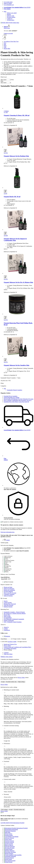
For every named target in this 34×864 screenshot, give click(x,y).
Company (6, 652)
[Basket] (18, 38)
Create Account (8, 602)
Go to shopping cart (9, 4)
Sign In (5, 601)
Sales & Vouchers (8, 595)
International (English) (22, 828)
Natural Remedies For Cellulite (11, 397)
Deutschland (15, 829)
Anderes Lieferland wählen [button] (7, 825)
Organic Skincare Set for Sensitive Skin (16, 365)
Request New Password (10, 604)
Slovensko (13, 852)
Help (5, 11)
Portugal (12, 857)
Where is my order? (12, 13)
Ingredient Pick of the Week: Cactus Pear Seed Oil (16, 401)
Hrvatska (12, 848)
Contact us (9, 18)
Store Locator (7, 616)
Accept (3, 681)
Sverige (11, 843)
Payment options (11, 17)
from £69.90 (17, 7)
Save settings (4, 809)
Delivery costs (10, 15)
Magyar (11, 845)
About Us (6, 627)
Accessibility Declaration (10, 648)
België (10, 859)
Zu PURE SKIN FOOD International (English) (12, 822)
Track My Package (8, 605)
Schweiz (12, 838)
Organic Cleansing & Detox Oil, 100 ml (16, 115)
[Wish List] (5, 36)
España (11, 835)
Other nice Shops (8, 654)
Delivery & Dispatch (9, 588)
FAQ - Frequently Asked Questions (13, 622)
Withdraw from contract (6, 656)
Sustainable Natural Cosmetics (14, 390)
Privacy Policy (7, 645)
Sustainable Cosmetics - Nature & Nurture (14, 612)
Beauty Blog (7, 615)
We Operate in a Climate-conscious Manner (15, 613)
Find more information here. (8, 532)
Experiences (7, 630)
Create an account (8, 33)
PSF (5, 388)
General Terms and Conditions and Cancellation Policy (17, 647)
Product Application (9, 620)
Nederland (13, 856)
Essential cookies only (11, 681)
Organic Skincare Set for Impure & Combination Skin (15, 239)
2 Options (6, 111)
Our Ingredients (8, 617)
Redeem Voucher (8, 606)
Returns (9, 14)
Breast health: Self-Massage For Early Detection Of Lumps (18, 399)
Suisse (10, 839)
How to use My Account (10, 593)
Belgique (12, 850)
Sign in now (7, 28)
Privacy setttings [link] (8, 650)
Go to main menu (8, 2)
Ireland (10, 862)
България (12, 860)
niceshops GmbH (12, 641)
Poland (10, 849)
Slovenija (12, 846)
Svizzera (12, 840)
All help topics (10, 20)
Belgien (11, 853)
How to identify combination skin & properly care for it (17, 400)
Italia (9, 832)
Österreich (13, 831)
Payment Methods (8, 591)
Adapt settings (21, 681)
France (10, 833)
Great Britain (15, 836)
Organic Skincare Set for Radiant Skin (16, 156)
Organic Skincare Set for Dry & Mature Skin (18, 282)
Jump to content (8, 3)
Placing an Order (8, 587)
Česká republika (17, 855)
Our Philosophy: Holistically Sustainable (14, 619)
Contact (6, 628)
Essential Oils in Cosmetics (10, 396)
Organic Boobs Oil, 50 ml (12, 196)
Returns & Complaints (9, 590)
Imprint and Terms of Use (10, 644)
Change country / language (19, 639)
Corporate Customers (9, 594)
